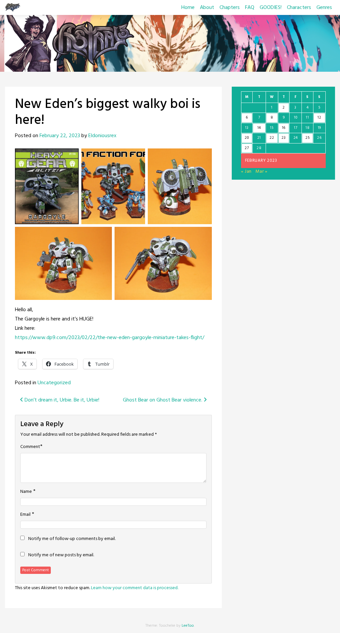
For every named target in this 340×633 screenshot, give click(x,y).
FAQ (249, 7)
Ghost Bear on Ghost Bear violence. (163, 400)
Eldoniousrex (102, 136)
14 (259, 128)
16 (284, 128)
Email (25, 514)
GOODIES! (271, 7)
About (207, 7)
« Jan (246, 171)
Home (188, 7)
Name (26, 492)
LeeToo (188, 625)
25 (307, 138)
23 (284, 138)
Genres (324, 7)
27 (247, 148)
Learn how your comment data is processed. (134, 588)
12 (319, 118)
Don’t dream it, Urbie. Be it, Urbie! (61, 400)
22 (272, 138)
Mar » (261, 171)
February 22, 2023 (60, 136)
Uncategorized (54, 383)
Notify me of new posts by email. (61, 555)
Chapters (229, 7)
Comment (30, 447)
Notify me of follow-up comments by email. (72, 539)
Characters (299, 7)
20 (247, 138)
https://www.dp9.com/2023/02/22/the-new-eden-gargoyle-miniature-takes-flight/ (109, 337)
